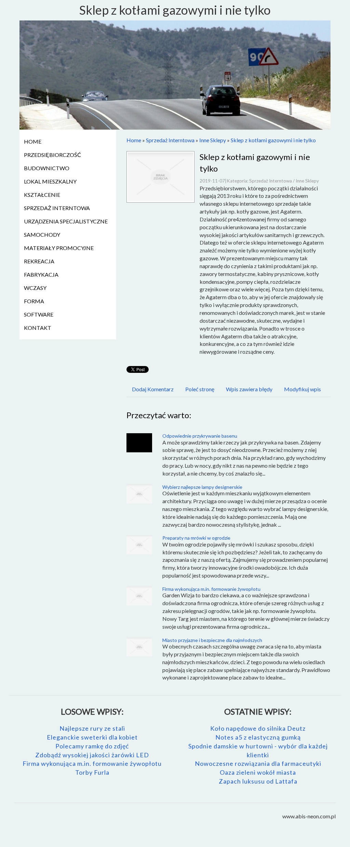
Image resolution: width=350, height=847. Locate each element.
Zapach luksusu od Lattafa (258, 781)
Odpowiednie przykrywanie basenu (199, 436)
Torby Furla (92, 772)
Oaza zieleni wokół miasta (258, 772)
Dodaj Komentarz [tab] (153, 389)
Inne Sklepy (212, 140)
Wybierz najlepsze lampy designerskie (202, 487)
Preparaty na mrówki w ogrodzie (196, 538)
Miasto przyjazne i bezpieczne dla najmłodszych (212, 640)
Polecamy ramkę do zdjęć (92, 746)
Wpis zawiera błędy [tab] (249, 389)
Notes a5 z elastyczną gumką (258, 737)
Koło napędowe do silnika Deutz (258, 728)
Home (133, 140)
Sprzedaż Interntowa (170, 140)
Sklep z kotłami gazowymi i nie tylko (273, 140)
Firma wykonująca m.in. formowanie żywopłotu (211, 589)
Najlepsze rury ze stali (92, 728)
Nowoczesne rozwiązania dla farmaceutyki (258, 763)
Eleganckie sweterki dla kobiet (92, 737)
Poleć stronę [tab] (199, 389)
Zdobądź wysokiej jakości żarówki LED (92, 755)
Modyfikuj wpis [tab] (302, 389)
